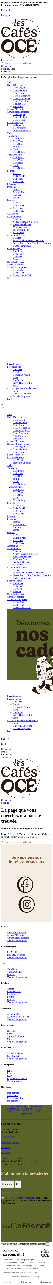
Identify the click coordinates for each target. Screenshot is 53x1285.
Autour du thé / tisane (17, 235)
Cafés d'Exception (21, 95)
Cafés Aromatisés (21, 101)
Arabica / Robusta (15, 109)
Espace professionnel (17, 1078)
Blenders (17, 259)
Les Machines (19, 128)
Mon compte (13, 1093)
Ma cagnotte (13, 1101)
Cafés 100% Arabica (16, 932)
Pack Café (18, 106)
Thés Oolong (19, 152)
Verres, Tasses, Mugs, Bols (25, 221)
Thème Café (18, 270)
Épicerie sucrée (14, 367)
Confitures (18, 380)
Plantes (16, 197)
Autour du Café (14, 1014)
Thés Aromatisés (15, 154)
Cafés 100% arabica (16, 85)
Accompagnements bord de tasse (22, 388)
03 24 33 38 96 (8, 1137)
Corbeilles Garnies (15, 1053)
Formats (11, 171)
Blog (9, 1070)
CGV (40, 1109)
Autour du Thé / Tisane (18, 1016)
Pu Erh (16, 146)
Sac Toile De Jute (21, 229)
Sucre (15, 391)
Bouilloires (18, 251)
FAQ (9, 1076)
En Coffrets (18, 181)
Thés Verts (18, 141)
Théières (17, 238)
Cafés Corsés (19, 93)
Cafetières (17, 219)
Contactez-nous (14, 1081)
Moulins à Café (20, 227)
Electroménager (14, 248)
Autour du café (14, 216)
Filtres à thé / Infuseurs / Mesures (28, 240)
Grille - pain (18, 254)
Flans (15, 385)
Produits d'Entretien (22, 130)
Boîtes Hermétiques (22, 224)
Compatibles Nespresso (18, 112)
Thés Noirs (18, 144)
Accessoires (18, 232)
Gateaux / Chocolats (22, 393)
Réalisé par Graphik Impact (32, 1112)
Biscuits (16, 372)
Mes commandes (15, 1098)
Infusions (11, 187)
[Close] (2, 407)
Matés (16, 149)
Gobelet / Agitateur (22, 396)
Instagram (5, 15)
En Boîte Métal (20, 176)
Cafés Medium (20, 90)
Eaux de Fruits (19, 192)
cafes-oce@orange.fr (10, 1142)
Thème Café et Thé (22, 275)
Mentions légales (19, 1106)
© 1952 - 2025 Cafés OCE (19, 1111)
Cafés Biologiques (21, 98)
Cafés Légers (19, 87)
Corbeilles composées (17, 267)
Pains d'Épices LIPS (22, 383)
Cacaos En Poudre (21, 375)
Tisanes (16, 189)
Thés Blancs (18, 138)
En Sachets (18, 179)
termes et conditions (26, 1198)
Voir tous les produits (17, 940)
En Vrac (17, 173)
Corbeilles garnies (15, 264)
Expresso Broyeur (15, 125)
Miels (15, 377)
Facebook (5, 10)
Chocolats (17, 369)
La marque (12, 1073)
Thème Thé (18, 272)
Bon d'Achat (13, 1056)
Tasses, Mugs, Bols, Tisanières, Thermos (32, 243)
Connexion (6, 749)
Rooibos (17, 195)
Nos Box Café (19, 103)
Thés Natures (13, 136)
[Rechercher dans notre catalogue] (30, 63)
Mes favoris (12, 1095)
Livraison (28, 1109)
